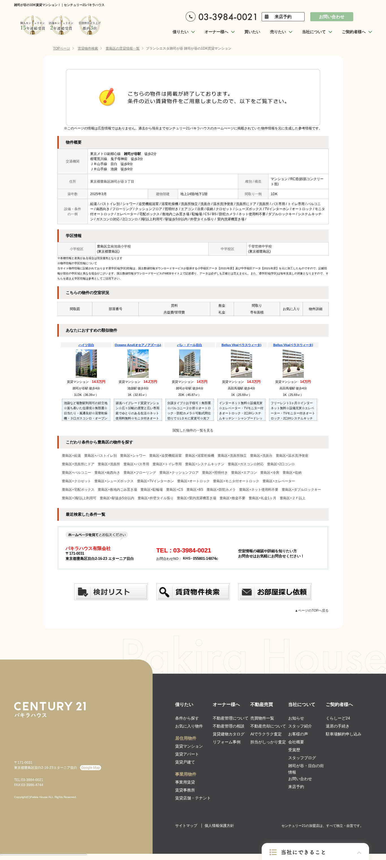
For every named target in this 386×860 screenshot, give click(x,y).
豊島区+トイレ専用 (167, 464)
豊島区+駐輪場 (151, 490)
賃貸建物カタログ (228, 734)
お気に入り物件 (189, 726)
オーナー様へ (226, 704)
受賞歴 (294, 750)
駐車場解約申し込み (343, 734)
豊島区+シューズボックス (114, 481)
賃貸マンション (189, 746)
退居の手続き (338, 726)
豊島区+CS (174, 490)
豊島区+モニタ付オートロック (236, 481)
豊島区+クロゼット (76, 481)
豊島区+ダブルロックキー (301, 490)
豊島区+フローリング (139, 473)
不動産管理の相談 (228, 726)
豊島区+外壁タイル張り (156, 498)
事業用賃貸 (185, 782)
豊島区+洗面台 (261, 456)
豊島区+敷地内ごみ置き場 (117, 490)
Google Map (90, 768)
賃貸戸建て (185, 762)
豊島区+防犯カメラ (221, 490)
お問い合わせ (331, 16)
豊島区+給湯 (71, 456)
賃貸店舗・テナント (193, 798)
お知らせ (296, 718)
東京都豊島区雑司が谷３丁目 (112, 181)
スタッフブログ (302, 758)
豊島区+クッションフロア (179, 473)
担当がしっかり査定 (268, 742)
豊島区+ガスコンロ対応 (246, 464)
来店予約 (283, 16)
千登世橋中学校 (260, 246)
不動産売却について (268, 726)
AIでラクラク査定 (266, 734)
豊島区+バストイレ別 (100, 456)
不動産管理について (230, 718)
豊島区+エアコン (244, 473)
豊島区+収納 (292, 473)
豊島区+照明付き (215, 473)
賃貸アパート (187, 754)
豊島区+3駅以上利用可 (79, 498)
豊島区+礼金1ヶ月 (262, 498)
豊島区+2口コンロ (281, 464)
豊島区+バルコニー (76, 473)
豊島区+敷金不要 (232, 498)
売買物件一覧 (262, 718)
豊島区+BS (195, 490)
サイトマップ (186, 825)
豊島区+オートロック (193, 481)
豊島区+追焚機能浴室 (165, 456)
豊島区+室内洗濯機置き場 (196, 498)
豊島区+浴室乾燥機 (199, 456)
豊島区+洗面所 (109, 464)
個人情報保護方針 (219, 825)
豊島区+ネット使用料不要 (258, 490)
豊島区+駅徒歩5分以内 (117, 498)
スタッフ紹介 (300, 726)
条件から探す (187, 718)
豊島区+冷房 (269, 473)
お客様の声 (298, 734)
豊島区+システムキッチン (204, 464)
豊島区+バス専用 (136, 464)
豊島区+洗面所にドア (78, 464)
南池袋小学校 (120, 246)
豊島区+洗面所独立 (232, 456)
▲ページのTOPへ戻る (312, 611)
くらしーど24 (338, 718)
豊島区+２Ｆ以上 (292, 498)
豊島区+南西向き (107, 473)
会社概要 (296, 742)
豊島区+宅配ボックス (78, 490)
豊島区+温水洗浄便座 (292, 456)
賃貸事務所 (185, 790)
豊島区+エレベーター (279, 481)
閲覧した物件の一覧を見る (193, 430)
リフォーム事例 (226, 742)
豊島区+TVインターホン (155, 481)
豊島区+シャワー (133, 456)
